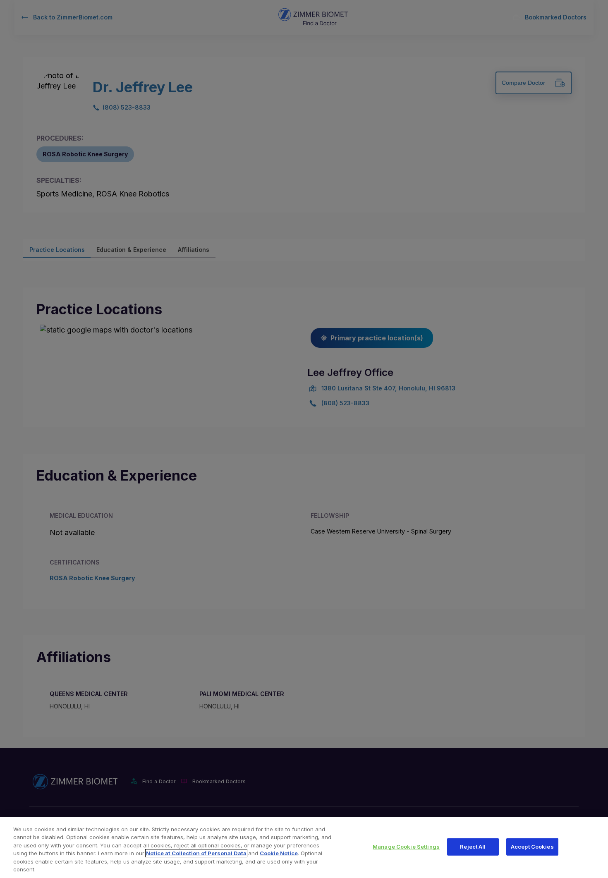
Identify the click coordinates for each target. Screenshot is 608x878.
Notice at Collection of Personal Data (196, 853)
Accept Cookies (532, 846)
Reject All (473, 846)
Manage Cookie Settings (406, 846)
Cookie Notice (279, 853)
